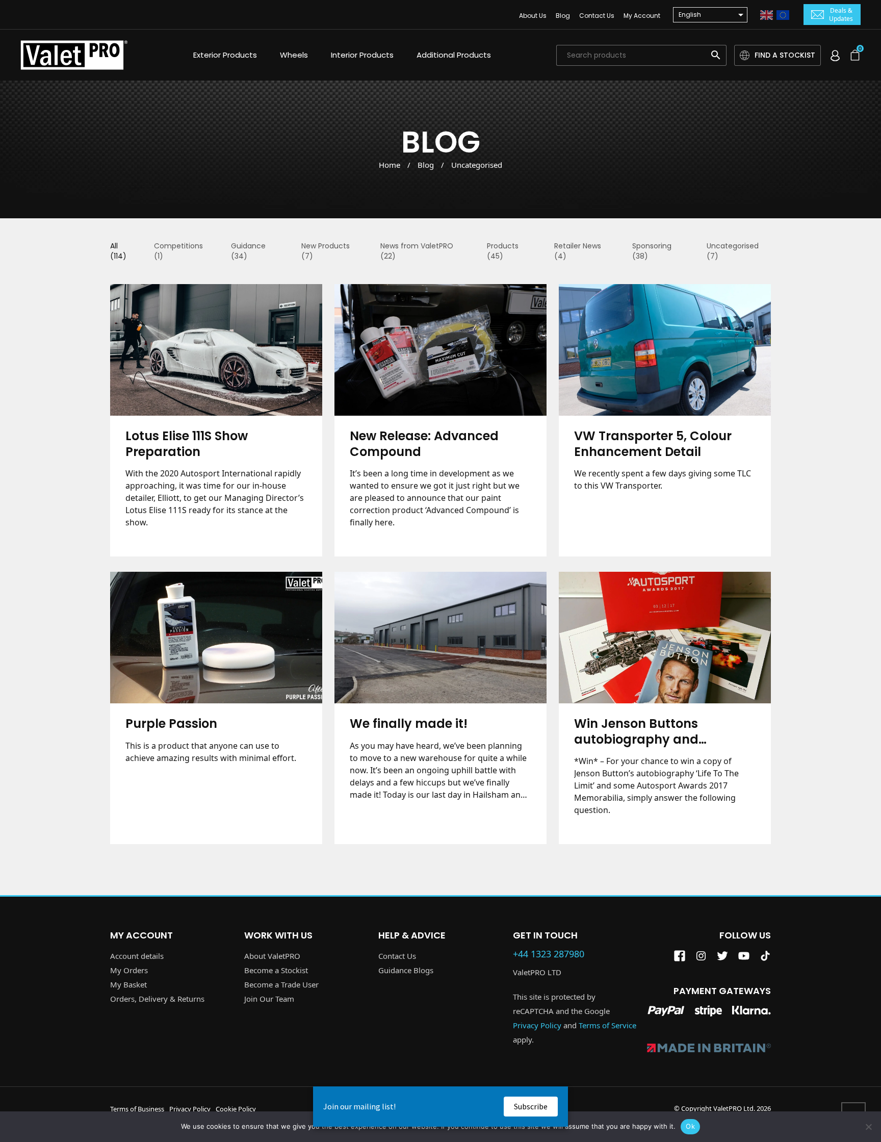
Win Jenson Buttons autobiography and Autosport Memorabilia (646, 731)
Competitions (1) (178, 251)
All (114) (118, 251)
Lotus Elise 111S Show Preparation (186, 444)
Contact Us (596, 15)
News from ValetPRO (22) (416, 251)
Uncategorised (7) (733, 251)
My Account (642, 15)
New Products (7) (325, 251)
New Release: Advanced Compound (424, 444)
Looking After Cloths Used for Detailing (440, 1019)
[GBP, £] (766, 13)
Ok (690, 1126)
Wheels (294, 54)
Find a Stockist (785, 55)
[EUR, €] (782, 13)
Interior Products (362, 54)
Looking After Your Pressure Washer (659, 1019)
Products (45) (503, 251)
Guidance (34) (248, 251)
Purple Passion (171, 724)
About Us (533, 15)
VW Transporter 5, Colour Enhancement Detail (653, 444)
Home (389, 165)
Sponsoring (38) (651, 251)
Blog (563, 15)
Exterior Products (225, 54)
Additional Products (454, 54)
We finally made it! (409, 724)
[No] (868, 1127)
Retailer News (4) (577, 251)
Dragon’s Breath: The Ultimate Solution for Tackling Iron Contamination (215, 1019)
